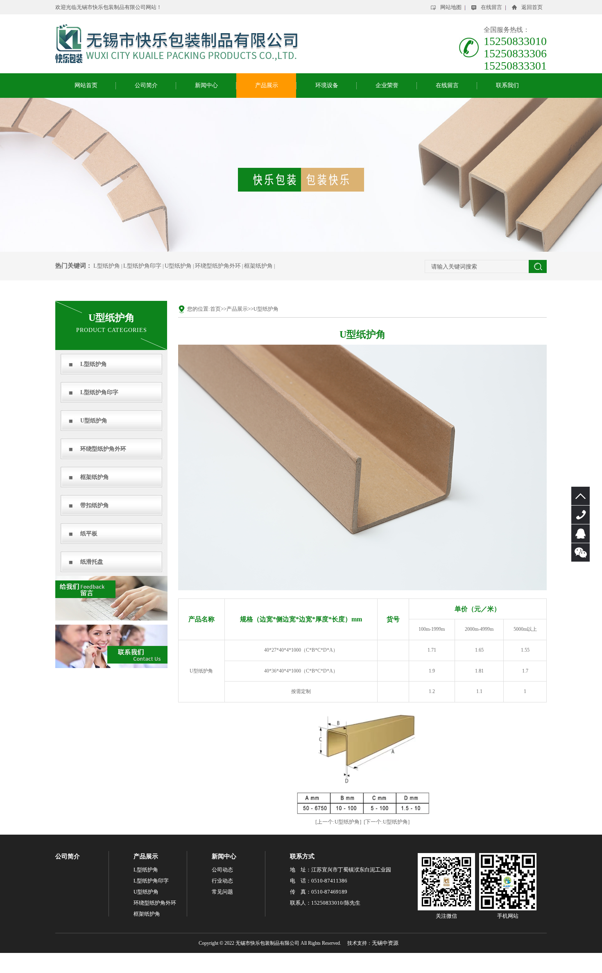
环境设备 (326, 85)
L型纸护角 (106, 266)
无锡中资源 (385, 943)
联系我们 (507, 85)
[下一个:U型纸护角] (387, 822)
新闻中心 (206, 85)
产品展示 (266, 85)
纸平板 (88, 534)
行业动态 (222, 881)
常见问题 (222, 892)
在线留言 (447, 85)
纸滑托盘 (91, 562)
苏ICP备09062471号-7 (301, 963)
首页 (215, 309)
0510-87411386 (580, 515)
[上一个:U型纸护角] (338, 822)
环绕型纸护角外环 (218, 266)
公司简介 (146, 85)
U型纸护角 (178, 266)
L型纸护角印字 (142, 266)
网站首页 (86, 85)
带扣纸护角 (94, 505)
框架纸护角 (258, 266)
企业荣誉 (387, 85)
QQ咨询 (580, 533)
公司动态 (222, 870)
